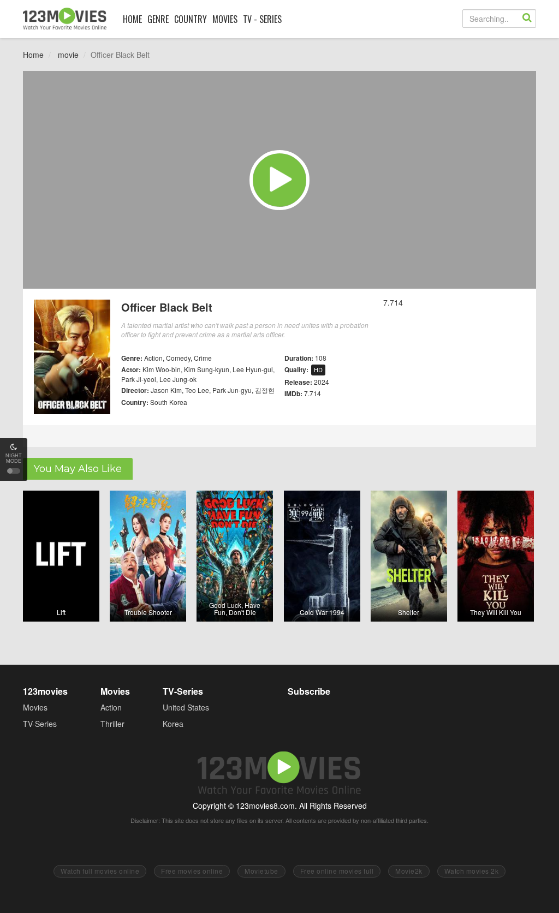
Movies (35, 707)
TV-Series (40, 723)
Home (33, 54)
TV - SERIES (262, 19)
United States (186, 707)
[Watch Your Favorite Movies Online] (64, 18)
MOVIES (224, 19)
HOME (132, 19)
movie (68, 54)
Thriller (112, 723)
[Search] (527, 18)
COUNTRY (190, 19)
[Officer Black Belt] (279, 180)
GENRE (158, 19)
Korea (173, 723)
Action (111, 707)
